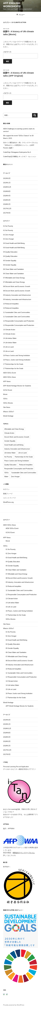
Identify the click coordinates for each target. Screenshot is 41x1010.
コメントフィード (9, 498)
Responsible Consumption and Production (18, 468)
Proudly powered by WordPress (13, 1005)
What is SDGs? (8, 411)
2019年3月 (7, 178)
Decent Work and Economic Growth (16, 437)
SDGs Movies (8, 403)
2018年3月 (7, 200)
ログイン (6, 489)
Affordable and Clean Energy (14, 429)
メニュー (22, 14)
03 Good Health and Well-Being (14, 243)
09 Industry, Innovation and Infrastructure (17, 299)
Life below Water (10, 453)
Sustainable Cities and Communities (23, 472)
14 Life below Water (10, 338)
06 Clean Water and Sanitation (13, 269)
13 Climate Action (9, 329)
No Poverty (8, 457)
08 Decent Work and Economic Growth (16, 286)
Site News (6, 407)
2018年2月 (7, 204)
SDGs (5, 399)
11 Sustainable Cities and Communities (16, 312)
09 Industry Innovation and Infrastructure (17, 295)
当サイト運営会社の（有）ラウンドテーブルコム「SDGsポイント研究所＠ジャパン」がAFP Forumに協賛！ (20, 145)
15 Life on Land (8, 347)
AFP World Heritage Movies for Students (17, 386)
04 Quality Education (10, 252)
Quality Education (10, 465)
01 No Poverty (8, 226)
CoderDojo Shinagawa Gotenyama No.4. (17, 152)
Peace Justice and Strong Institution (16, 461)
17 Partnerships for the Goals (13, 364)
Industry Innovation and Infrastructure (17, 449)
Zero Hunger (15, 476)
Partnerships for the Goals (24, 457)
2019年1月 (7, 183)
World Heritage (8, 416)
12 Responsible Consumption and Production (18, 321)
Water (6, 476)
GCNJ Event (7, 390)
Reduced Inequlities (26, 465)
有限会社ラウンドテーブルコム (24, 853)
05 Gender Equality (9, 260)
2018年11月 (7, 187)
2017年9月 (7, 213)
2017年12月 (7, 208)
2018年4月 (7, 196)
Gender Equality (9, 441)
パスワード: (7, 52)
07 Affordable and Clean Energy (14, 278)
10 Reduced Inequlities (11, 304)
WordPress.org (8, 502)
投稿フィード (8, 493)
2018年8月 (7, 191)
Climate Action (9, 433)
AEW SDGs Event (9, 373)
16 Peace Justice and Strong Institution (16, 355)
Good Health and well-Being (13, 445)
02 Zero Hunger (8, 235)
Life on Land (22, 453)
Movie (5, 394)
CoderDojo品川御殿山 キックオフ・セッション (19, 156)
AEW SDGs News (9, 377)
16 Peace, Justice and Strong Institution (16, 360)
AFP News (7, 381)
